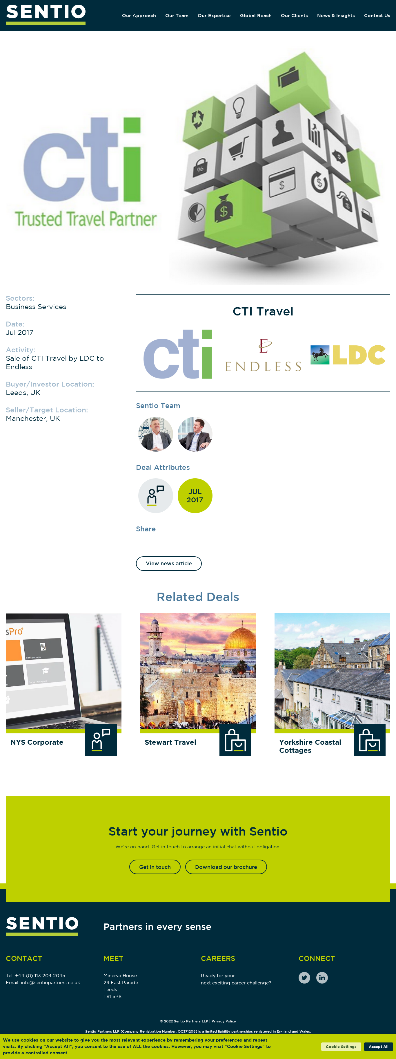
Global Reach (256, 15)
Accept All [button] (378, 1046)
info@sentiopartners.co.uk (50, 982)
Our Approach (139, 15)
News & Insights (336, 15)
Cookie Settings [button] (341, 1046)
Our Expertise (214, 15)
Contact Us (377, 15)
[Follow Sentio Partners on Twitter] (304, 978)
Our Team (176, 15)
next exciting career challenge (235, 982)
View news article (169, 563)
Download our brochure (226, 867)
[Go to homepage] (46, 16)
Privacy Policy (224, 1021)
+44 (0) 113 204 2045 (40, 975)
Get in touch (155, 867)
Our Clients (294, 15)
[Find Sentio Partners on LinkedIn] (322, 978)
